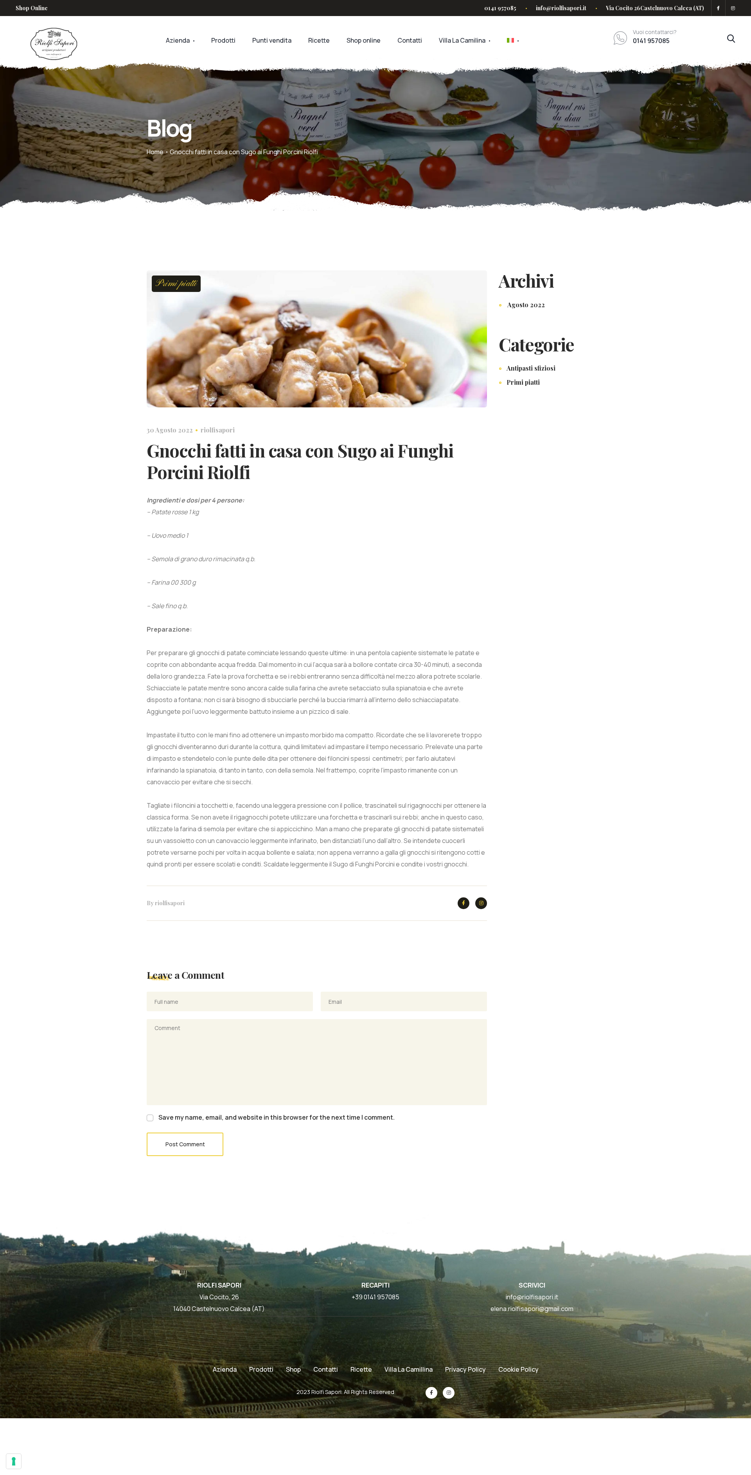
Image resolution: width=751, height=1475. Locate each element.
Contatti (409, 40)
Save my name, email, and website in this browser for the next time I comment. (276, 1117)
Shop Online (32, 8)
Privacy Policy (465, 1369)
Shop (293, 1369)
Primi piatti (176, 283)
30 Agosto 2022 (170, 430)
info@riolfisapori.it (561, 8)
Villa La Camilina (462, 40)
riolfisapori (218, 430)
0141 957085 (500, 8)
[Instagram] (731, 8)
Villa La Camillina (408, 1369)
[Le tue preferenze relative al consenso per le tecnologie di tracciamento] (13, 1461)
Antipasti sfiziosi (531, 368)
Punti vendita (271, 40)
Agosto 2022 (526, 305)
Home (155, 152)
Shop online (364, 40)
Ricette (319, 40)
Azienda (178, 40)
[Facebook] (718, 8)
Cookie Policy (518, 1369)
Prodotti (223, 40)
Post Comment (185, 1144)
